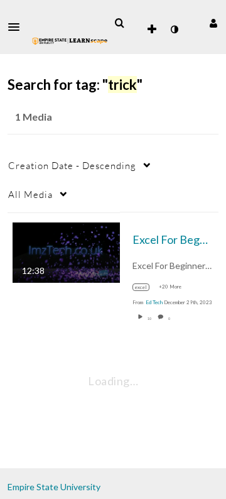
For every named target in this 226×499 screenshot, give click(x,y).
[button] (18, 27)
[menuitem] (119, 23)
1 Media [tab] (33, 117)
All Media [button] (30, 194)
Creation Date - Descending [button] (72, 165)
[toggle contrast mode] (174, 29)
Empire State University (54, 486)
